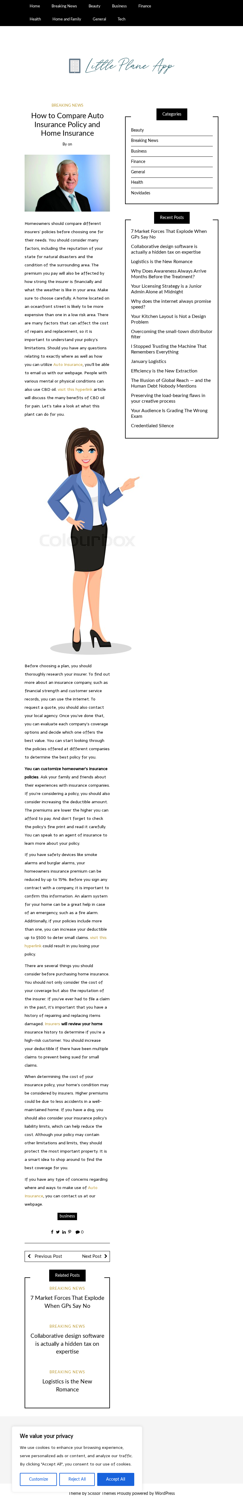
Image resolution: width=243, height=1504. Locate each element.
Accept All (115, 1479)
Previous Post (47, 1256)
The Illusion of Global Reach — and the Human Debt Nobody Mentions (171, 383)
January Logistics (148, 361)
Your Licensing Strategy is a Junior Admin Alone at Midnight (166, 289)
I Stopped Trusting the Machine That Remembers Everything (169, 349)
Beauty (94, 6)
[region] (77, 1459)
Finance (144, 6)
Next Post (91, 1256)
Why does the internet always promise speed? (171, 304)
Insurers (52, 1023)
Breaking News (64, 6)
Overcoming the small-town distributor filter (171, 334)
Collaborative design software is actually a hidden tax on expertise (67, 1344)
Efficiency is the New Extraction (164, 371)
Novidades (140, 193)
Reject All (77, 1479)
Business (119, 6)
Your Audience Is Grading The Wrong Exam (169, 413)
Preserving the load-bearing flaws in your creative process (168, 398)
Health (35, 19)
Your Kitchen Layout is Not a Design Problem (168, 319)
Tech (121, 19)
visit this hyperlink (75, 389)
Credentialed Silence (152, 425)
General (99, 19)
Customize (38, 1479)
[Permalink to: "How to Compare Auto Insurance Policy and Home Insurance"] (67, 183)
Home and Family (66, 19)
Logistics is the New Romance (161, 261)
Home (35, 6)
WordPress (165, 1494)
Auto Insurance (68, 364)
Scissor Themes (102, 1494)
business (67, 1216)
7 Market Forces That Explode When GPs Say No (169, 234)
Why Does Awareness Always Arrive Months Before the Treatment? (168, 274)
